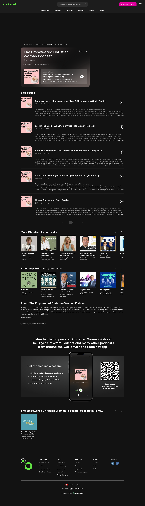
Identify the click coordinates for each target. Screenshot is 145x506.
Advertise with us (44, 469)
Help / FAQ (78, 469)
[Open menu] (140, 4)
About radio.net (44, 463)
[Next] (121, 231)
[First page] (62, 222)
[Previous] (115, 231)
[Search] (85, 4)
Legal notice (61, 469)
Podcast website (26, 317)
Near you (81, 10)
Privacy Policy (61, 466)
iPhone (95, 463)
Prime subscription (81, 472)
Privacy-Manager (62, 475)
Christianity (28, 64)
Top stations (45, 10)
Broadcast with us (45, 472)
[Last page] (82, 222)
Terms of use (61, 463)
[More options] (86, 51)
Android (95, 469)
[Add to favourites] (80, 51)
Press (41, 466)
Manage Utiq (61, 472)
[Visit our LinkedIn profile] (113, 463)
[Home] (24, 44)
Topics (101, 10)
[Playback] (82, 76)
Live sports (69, 10)
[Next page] (78, 222)
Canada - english (74, 485)
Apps (76, 466)
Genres (91, 10)
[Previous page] (67, 222)
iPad (94, 466)
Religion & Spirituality (40, 64)
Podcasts (57, 10)
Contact (77, 463)
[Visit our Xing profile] (117, 463)
